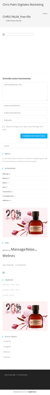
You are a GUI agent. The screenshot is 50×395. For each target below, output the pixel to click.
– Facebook (7, 341)
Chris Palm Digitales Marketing (23, 4)
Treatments (7, 192)
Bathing (5, 174)
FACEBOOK (21, 265)
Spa (4, 187)
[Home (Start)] (3, 21)
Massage (18, 249)
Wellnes (9, 255)
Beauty (5, 178)
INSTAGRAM (8, 265)
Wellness (6, 200)
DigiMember (32, 392)
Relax (4, 183)
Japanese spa (7, 250)
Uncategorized (8, 196)
